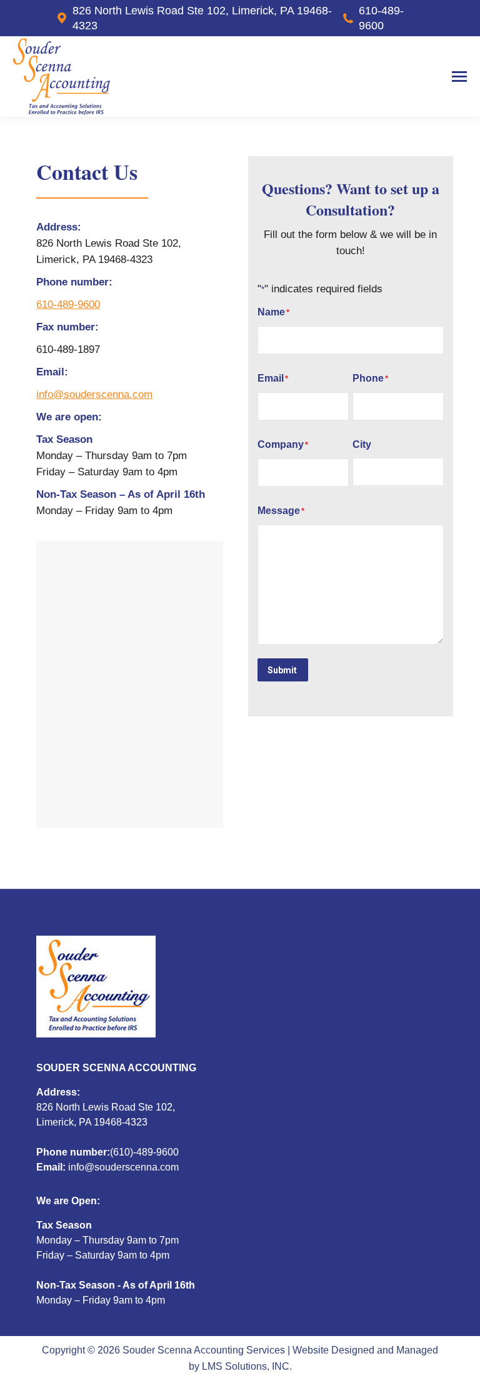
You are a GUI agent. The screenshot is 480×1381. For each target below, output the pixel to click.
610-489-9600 (381, 18)
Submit (282, 670)
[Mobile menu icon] (459, 76)
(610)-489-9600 (144, 1152)
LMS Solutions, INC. (247, 1366)
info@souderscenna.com (94, 394)
